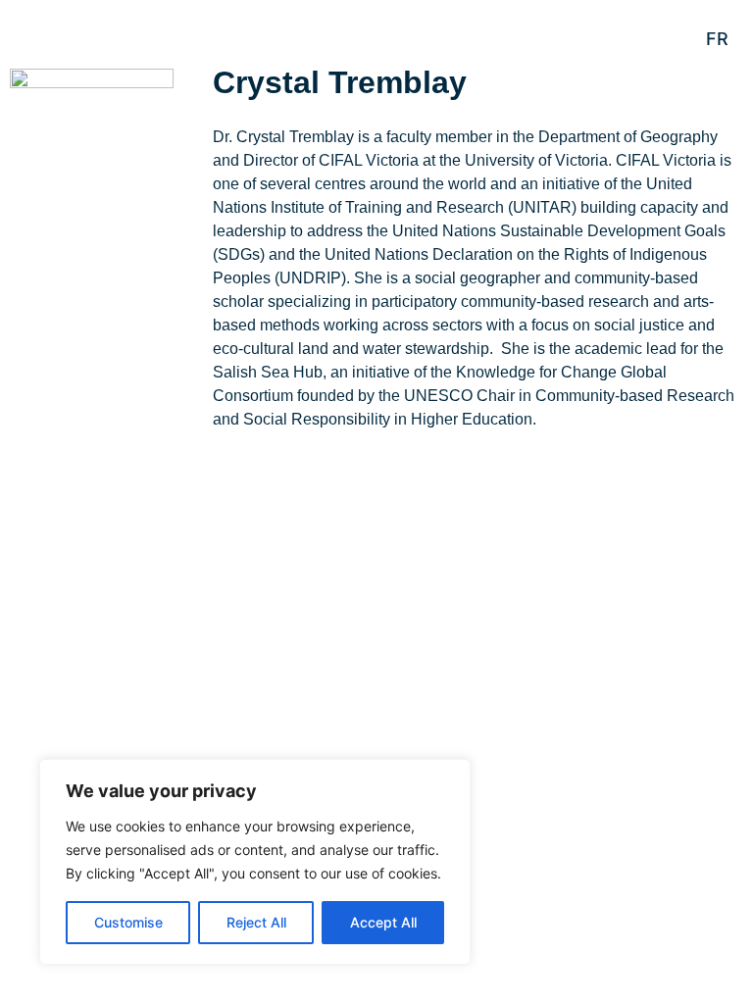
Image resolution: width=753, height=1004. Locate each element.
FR (717, 38)
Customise (128, 922)
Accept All (383, 922)
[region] (255, 862)
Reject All (256, 922)
